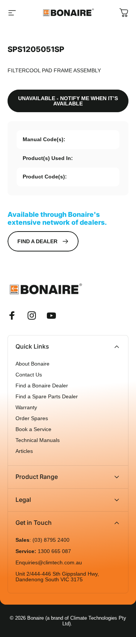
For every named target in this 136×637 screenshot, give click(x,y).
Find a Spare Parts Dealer (46, 396)
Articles (24, 451)
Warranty (26, 407)
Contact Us (28, 375)
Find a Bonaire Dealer (41, 386)
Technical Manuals (37, 440)
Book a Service (33, 429)
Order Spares (31, 418)
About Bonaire (32, 364)
